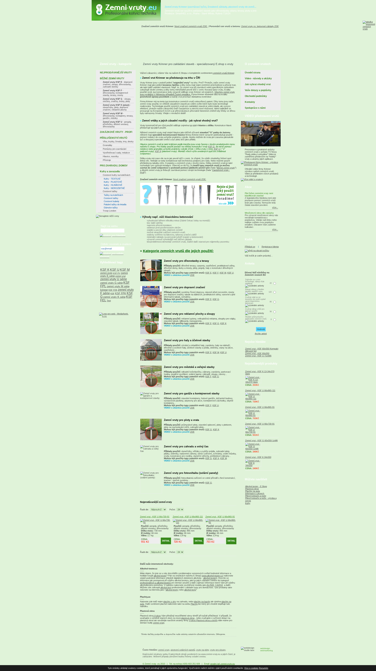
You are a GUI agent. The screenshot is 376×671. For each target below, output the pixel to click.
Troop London (109, 211)
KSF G (211, 146)
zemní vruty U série (113, 279)
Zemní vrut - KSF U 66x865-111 (188, 516)
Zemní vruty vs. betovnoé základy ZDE (260, 26)
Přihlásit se (250, 246)
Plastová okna (252, 489)
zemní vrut (120, 276)
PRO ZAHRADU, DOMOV (113, 165)
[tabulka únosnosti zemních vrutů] (369, 35)
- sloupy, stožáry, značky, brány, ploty (117, 100)
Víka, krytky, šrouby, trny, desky (118, 141)
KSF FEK (112, 290)
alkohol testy (190, 590)
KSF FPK (120, 293)
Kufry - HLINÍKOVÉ (113, 185)
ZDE (192, 275)
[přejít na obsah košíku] (257, 250)
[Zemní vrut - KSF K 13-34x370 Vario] (262, 379)
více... (275, 207)
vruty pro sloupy (217, 650)
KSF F (216, 273)
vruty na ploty (202, 650)
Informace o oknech (254, 493)
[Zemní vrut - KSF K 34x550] (262, 463)
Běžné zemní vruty (226, 168)
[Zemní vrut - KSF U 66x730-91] (155, 522)
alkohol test (165, 587)
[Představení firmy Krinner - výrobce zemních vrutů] (261, 164)
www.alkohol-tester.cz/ (212, 575)
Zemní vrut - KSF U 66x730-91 (154, 516)
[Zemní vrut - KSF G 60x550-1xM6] (262, 446)
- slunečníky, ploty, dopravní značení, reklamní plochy (117, 107)
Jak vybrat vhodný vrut (258, 84)
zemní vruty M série (118, 286)
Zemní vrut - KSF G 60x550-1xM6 (261, 440)
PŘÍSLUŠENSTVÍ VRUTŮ (113, 138)
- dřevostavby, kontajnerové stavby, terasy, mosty (115, 92)
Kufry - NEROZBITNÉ (114, 188)
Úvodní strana (252, 72)
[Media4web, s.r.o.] (116, 314)
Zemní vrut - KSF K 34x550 (258, 457)
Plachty (194, 604)
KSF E (208, 273)
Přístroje (107, 160)
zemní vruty (158, 623)
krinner (104, 289)
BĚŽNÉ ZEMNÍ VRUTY (112, 78)
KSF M (223, 273)
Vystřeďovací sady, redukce (116, 152)
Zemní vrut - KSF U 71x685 (258, 356)
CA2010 (219, 585)
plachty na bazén (202, 601)
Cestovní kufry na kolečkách (116, 175)
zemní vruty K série (114, 296)
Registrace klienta (270, 246)
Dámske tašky (111, 207)
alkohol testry (172, 590)
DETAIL (166, 541)
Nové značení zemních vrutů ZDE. (191, 26)
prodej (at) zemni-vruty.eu (222, 664)
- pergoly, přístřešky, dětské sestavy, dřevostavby (117, 124)
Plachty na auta (252, 491)
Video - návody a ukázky (258, 78)
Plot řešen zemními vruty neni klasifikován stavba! (259, 194)
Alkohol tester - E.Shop (256, 486)
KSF (112, 293)
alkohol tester (160, 575)
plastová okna (187, 618)
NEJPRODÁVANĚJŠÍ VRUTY (116, 72)
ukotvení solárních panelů (183, 650)
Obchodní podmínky (256, 96)
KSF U (217, 149)
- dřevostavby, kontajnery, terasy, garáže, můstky (118, 115)
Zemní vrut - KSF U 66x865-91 (220, 516)
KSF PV (116, 273)
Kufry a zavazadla (110, 171)
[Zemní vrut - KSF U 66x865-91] (220, 522)
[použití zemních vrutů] (188, 205)
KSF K (158, 151)
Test (109, 300)
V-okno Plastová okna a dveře (203, 620)
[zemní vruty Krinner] (126, 20)
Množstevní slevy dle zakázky (259, 213)
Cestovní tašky (110, 191)
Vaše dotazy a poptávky (258, 90)
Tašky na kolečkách (113, 195)
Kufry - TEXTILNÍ (112, 179)
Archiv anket (261, 333)
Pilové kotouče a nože (255, 496)
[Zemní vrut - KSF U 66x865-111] (188, 522)
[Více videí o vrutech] (252, 179)
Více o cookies (251, 668)
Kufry (247, 503)
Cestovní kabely (111, 201)
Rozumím (263, 668)
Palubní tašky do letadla (115, 204)
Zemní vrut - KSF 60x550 (257, 353)
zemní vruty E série (114, 274)
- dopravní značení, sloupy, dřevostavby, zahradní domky (117, 84)
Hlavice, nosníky (111, 156)
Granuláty (107, 145)
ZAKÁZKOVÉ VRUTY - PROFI (116, 132)
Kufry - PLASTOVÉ (113, 182)
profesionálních (147, 583)
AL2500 (210, 585)
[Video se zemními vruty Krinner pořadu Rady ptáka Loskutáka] (261, 145)
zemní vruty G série (111, 282)
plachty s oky (169, 601)
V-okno (157, 615)
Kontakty (250, 102)
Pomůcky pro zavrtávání (114, 149)
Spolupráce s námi (255, 108)
